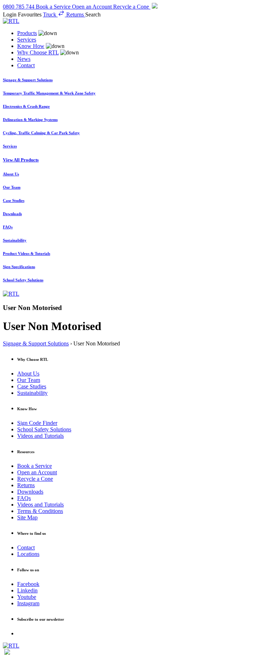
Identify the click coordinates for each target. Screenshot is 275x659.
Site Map (27, 517)
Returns (26, 485)
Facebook (28, 584)
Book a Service (34, 466)
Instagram (28, 603)
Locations (28, 554)
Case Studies (31, 386)
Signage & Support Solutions (36, 343)
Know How (30, 46)
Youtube (26, 597)
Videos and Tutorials (40, 436)
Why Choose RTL (38, 52)
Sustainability (32, 393)
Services (26, 40)
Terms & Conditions (40, 511)
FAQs (24, 498)
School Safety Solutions (44, 429)
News (23, 59)
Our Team (28, 380)
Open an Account (37, 472)
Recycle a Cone (35, 479)
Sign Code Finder (37, 423)
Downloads (30, 492)
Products (27, 33)
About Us (28, 373)
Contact (26, 65)
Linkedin (27, 590)
